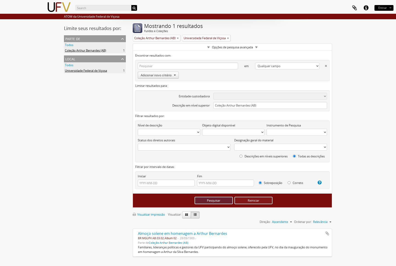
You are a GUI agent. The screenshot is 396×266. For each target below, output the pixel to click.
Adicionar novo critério (156, 75)
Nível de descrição (150, 125)
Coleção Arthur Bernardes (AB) (85, 50)
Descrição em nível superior (191, 105)
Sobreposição (272, 183)
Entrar (382, 8)
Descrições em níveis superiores (266, 156)
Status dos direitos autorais (156, 140)
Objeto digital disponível (218, 125)
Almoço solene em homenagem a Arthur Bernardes (182, 233)
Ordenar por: (303, 222)
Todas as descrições (311, 156)
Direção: (265, 222)
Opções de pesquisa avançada (232, 47)
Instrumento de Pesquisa (284, 125)
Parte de (72, 38)
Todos (69, 45)
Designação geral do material (253, 140)
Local (70, 58)
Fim (199, 176)
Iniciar (142, 176)
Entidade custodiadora (194, 96)
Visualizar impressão (151, 214)
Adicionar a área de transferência (327, 233)
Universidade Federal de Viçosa (86, 71)
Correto (297, 183)
